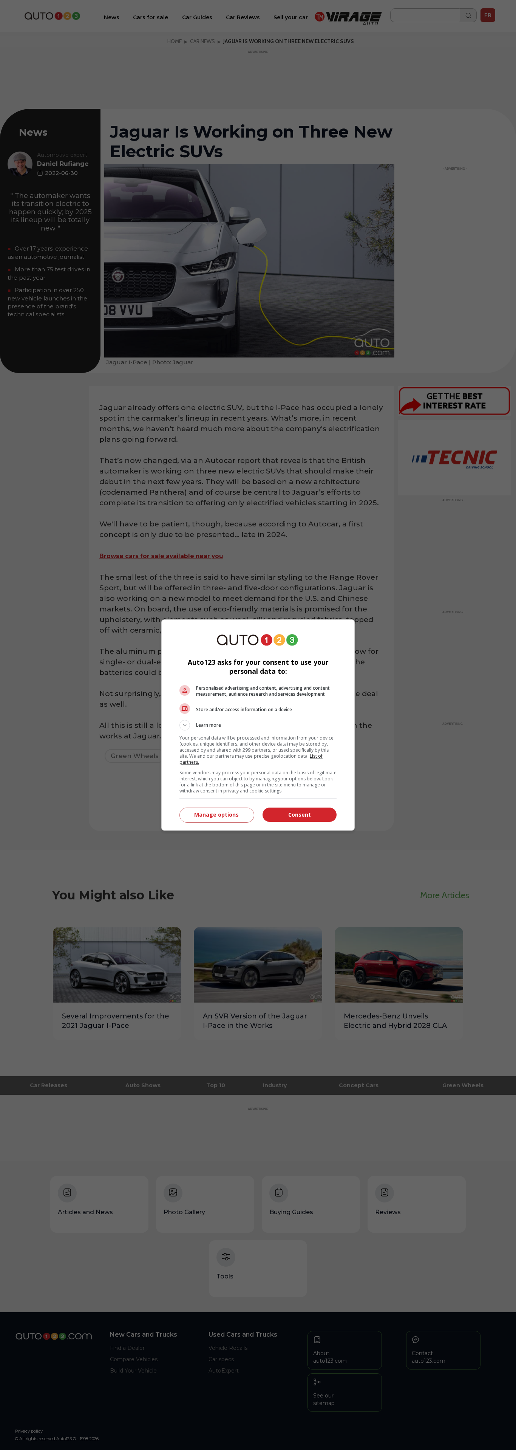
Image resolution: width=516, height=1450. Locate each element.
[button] (258, 725)
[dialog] (258, 725)
